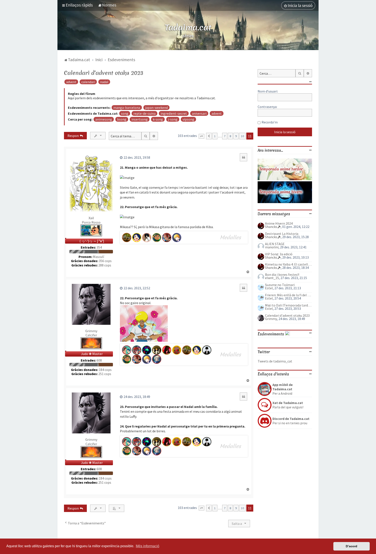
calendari (88, 82)
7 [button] (224, 136)
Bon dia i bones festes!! (282, 274)
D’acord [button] (351, 546)
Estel (269, 288)
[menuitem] (107, 5)
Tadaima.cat (188, 27)
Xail (91, 218)
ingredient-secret (174, 113)
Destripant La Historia (281, 233)
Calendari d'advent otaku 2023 (103, 73)
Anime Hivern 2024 (279, 223)
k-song (158, 119)
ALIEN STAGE (275, 243)
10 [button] (242, 136)
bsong (121, 119)
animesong (103, 119)
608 (99, 360)
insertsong (139, 119)
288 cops (104, 265)
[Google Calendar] (287, 334)
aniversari (199, 113)
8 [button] (230, 136)
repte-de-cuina (144, 113)
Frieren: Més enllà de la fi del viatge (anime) (288, 294)
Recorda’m (270, 122)
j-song (173, 119)
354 (99, 247)
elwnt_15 (272, 278)
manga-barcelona (126, 107)
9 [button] (236, 136)
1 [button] (215, 136)
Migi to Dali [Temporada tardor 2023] (288, 305)
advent (71, 82)
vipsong (188, 119)
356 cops (105, 261)
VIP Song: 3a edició (278, 254)
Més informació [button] (147, 546)
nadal (104, 82)
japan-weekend (156, 107)
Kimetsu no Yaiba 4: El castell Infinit (288, 264)
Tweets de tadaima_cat (275, 361)
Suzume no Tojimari (280, 284)
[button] (201, 136)
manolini (272, 247)
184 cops (105, 370)
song (124, 113)
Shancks (271, 226)
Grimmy (91, 331)
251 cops (104, 374)
